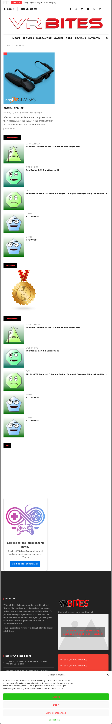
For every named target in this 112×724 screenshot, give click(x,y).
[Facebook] (71, 9)
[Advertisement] (56, 472)
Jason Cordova (33, 144)
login (11, 9)
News (16, 38)
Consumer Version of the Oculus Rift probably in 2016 (53, 146)
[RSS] (94, 9)
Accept (56, 696)
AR (5, 54)
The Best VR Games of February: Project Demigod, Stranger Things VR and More (66, 193)
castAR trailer (13, 108)
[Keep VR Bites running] (100, 9)
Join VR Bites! (28, 9)
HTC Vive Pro (32, 216)
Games (58, 38)
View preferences (56, 712)
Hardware (43, 38)
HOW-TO (94, 38)
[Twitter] (82, 9)
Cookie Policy (54, 720)
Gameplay (17, 2)
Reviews (80, 38)
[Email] (88, 9)
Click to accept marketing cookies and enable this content (83, 632)
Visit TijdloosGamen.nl (25, 564)
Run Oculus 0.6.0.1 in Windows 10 (42, 170)
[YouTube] (76, 9)
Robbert (25, 113)
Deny (56, 704)
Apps (69, 38)
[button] (107, 674)
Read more (10, 129)
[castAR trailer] (29, 78)
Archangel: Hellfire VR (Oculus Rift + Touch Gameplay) (45, 2)
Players (28, 38)
